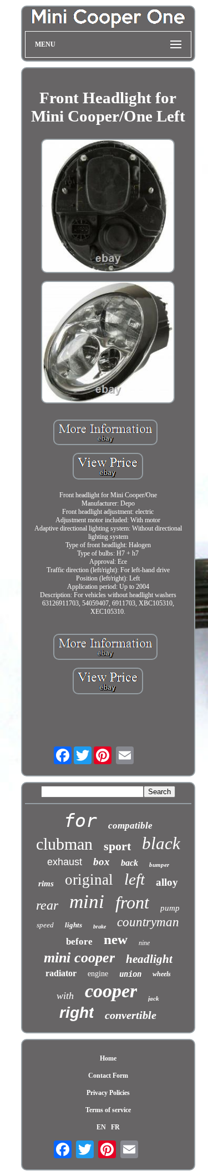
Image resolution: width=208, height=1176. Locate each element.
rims (46, 883)
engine (98, 974)
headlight (149, 959)
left (134, 879)
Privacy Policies (108, 1093)
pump (170, 908)
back (129, 862)
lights (73, 925)
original (89, 879)
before (79, 941)
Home (108, 1058)
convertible (130, 1015)
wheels (162, 974)
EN (101, 1127)
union (130, 974)
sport (117, 846)
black (161, 843)
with (65, 995)
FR (115, 1127)
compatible (130, 825)
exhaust (64, 861)
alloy (167, 882)
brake (99, 926)
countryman (148, 922)
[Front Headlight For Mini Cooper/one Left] (108, 207)
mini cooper (79, 958)
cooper (111, 991)
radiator (61, 973)
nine (144, 943)
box (101, 861)
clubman (64, 844)
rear (47, 905)
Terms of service (108, 1110)
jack (153, 998)
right (76, 1012)
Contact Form (108, 1075)
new (116, 939)
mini (86, 901)
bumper (159, 864)
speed (45, 925)
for (80, 820)
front (132, 902)
